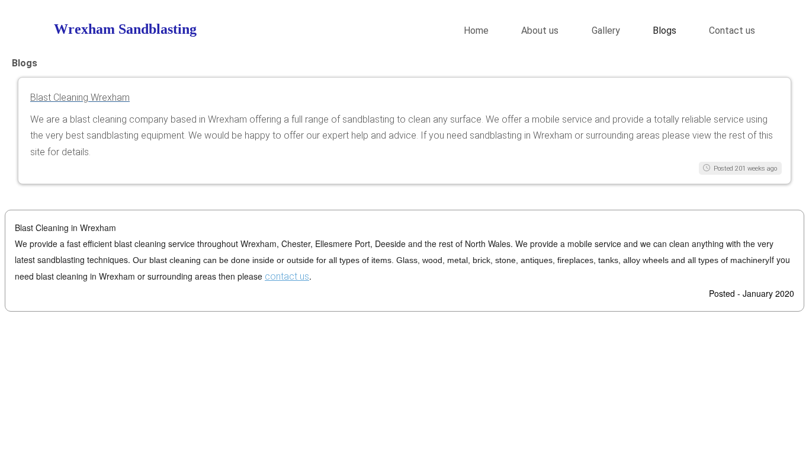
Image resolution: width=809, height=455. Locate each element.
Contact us (732, 30)
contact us (287, 276)
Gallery (606, 30)
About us (539, 30)
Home (476, 30)
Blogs (664, 30)
